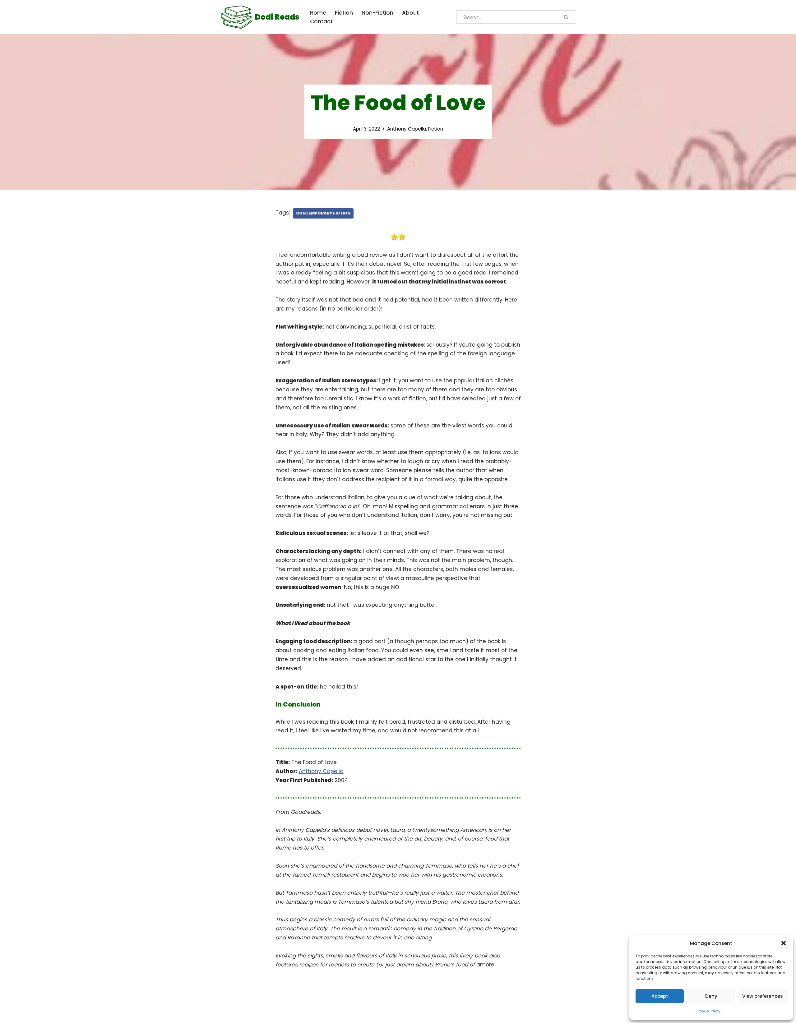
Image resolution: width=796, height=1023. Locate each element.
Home (318, 12)
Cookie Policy (708, 1011)
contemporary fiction (323, 213)
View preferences (762, 996)
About (410, 12)
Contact (321, 21)
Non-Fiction (377, 12)
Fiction (344, 12)
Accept (659, 996)
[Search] (566, 17)
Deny (711, 996)
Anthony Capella (406, 129)
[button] (783, 943)
